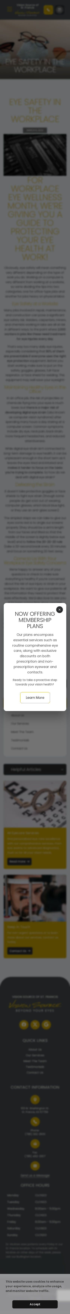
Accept (35, 1304)
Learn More (35, 697)
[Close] (59, 609)
